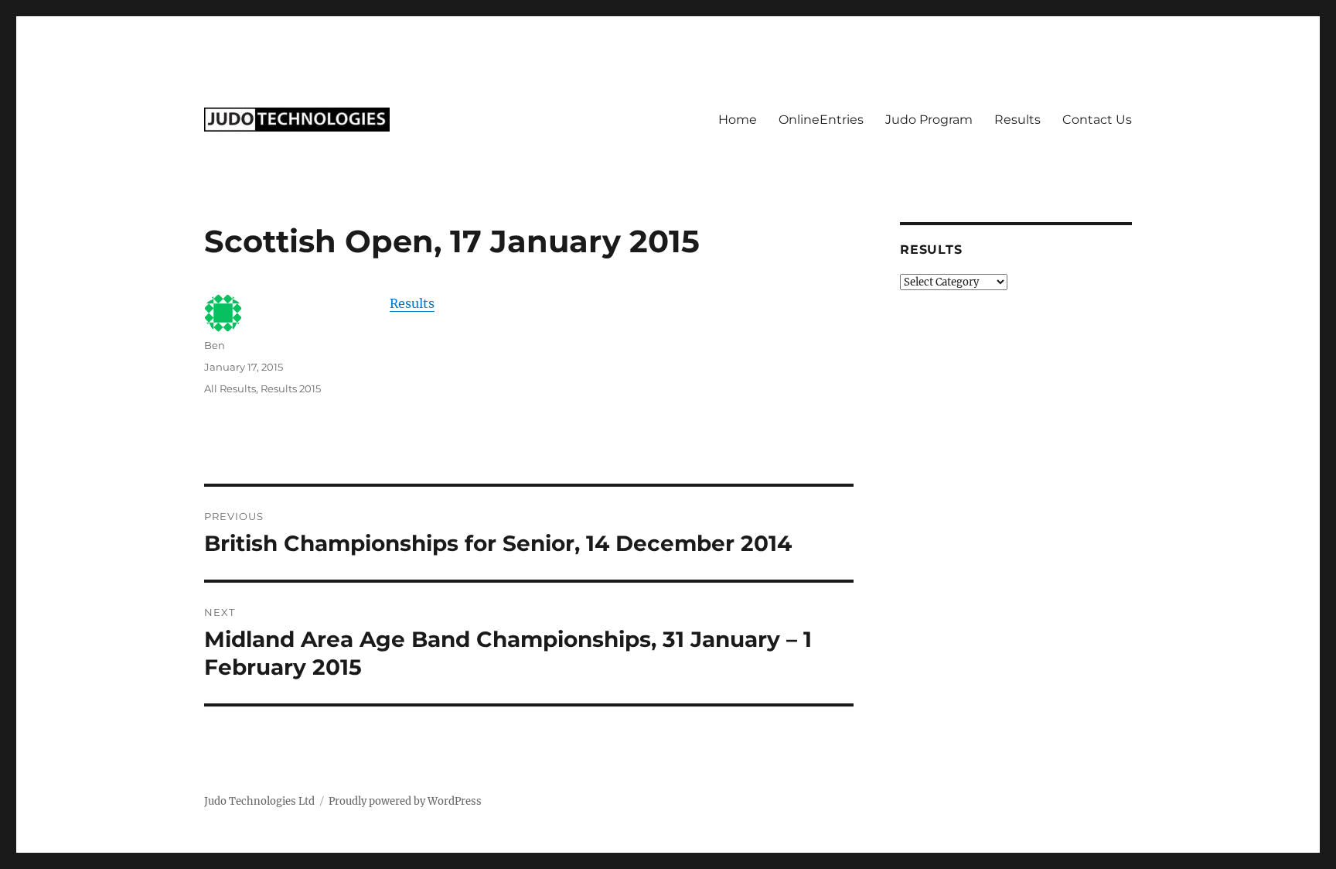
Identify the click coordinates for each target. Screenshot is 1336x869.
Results (1017, 119)
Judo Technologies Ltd (259, 801)
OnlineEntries (821, 119)
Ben (214, 345)
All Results (230, 388)
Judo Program (929, 119)
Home (737, 119)
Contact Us (1097, 119)
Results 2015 (291, 388)
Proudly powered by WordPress (405, 801)
